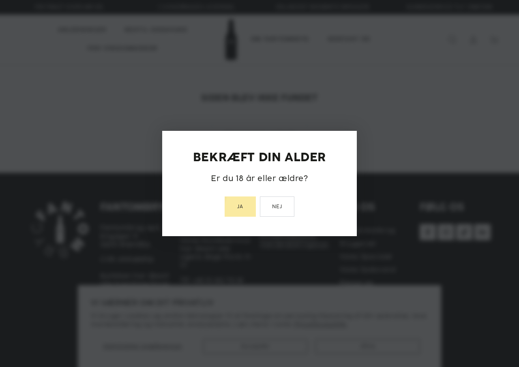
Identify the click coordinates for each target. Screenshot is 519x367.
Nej (277, 207)
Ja (240, 207)
